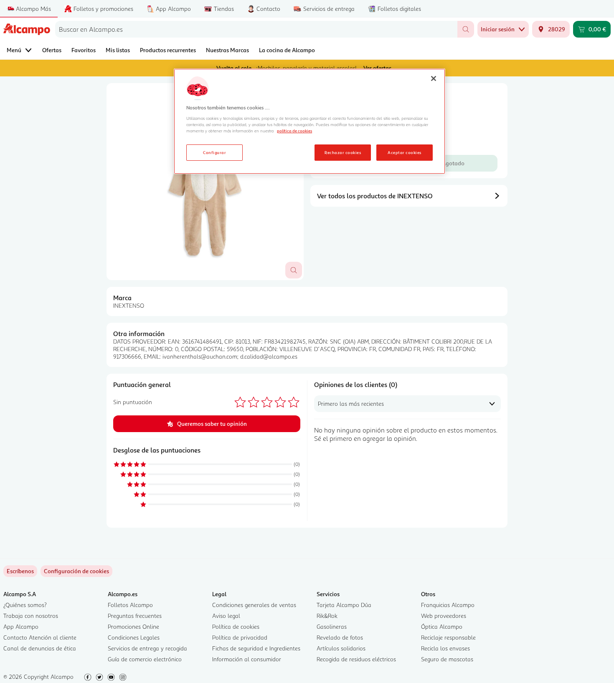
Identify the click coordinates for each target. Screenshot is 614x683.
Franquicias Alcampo (447, 604)
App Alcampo (20, 626)
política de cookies (294, 130)
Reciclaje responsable (448, 637)
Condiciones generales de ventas (254, 604)
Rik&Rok (327, 615)
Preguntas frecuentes (135, 615)
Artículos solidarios (341, 648)
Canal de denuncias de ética (39, 648)
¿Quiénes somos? (25, 604)
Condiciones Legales (134, 637)
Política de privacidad (239, 637)
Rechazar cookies (343, 152)
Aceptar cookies (404, 152)
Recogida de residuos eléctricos (356, 659)
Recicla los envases (445, 648)
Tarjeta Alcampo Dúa (344, 604)
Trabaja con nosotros (30, 615)
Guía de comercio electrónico (145, 659)
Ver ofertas (377, 67)
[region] (309, 121)
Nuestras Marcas (227, 49)
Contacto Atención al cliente (39, 637)
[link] (76, 571)
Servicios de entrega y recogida (147, 648)
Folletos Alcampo (130, 604)
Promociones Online (133, 626)
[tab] (205, 181)
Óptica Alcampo (441, 626)
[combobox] (256, 29)
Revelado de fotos (340, 637)
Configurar (214, 152)
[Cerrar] (433, 78)
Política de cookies (235, 626)
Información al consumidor (246, 659)
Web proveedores (443, 615)
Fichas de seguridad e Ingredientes (256, 648)
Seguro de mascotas (447, 659)
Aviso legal (226, 615)
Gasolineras (332, 626)
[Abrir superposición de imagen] (293, 270)
